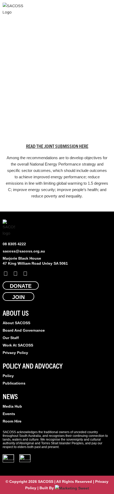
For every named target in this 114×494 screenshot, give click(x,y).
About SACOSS (16, 323)
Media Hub (12, 406)
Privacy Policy (15, 353)
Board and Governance (24, 330)
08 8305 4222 (14, 244)
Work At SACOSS (18, 345)
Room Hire (12, 421)
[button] (107, 9)
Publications (14, 383)
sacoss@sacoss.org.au (24, 251)
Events (9, 414)
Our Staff (11, 338)
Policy (8, 376)
